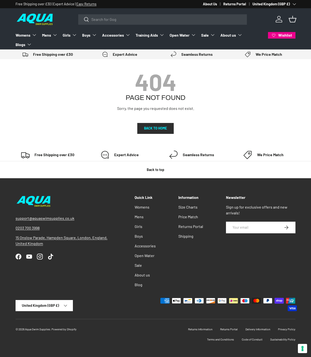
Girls (66, 35)
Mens (46, 35)
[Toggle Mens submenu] (55, 35)
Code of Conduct (252, 339)
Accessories (113, 35)
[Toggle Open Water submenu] (193, 35)
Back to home (155, 128)
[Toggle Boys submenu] (94, 35)
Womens (23, 35)
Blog (138, 284)
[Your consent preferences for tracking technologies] (302, 348)
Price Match (188, 216)
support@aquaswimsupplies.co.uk (45, 218)
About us (228, 35)
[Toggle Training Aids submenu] (162, 35)
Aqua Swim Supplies (37, 329)
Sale (205, 35)
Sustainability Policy (282, 339)
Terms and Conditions (220, 339)
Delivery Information (257, 329)
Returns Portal (234, 4)
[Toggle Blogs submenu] (29, 44)
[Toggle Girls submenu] (74, 35)
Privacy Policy (286, 329)
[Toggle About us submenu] (240, 35)
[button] (292, 19)
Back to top (155, 170)
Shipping (185, 236)
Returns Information (200, 329)
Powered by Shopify (64, 329)
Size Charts (188, 207)
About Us (210, 4)
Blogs (20, 44)
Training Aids (147, 35)
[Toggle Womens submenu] (34, 35)
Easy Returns (86, 4)
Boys (86, 35)
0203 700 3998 (28, 228)
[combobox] (162, 19)
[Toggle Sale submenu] (213, 35)
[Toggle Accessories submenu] (128, 35)
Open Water (180, 35)
